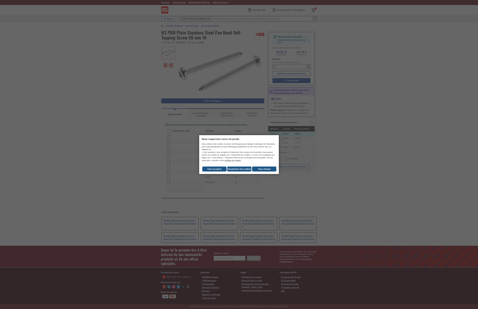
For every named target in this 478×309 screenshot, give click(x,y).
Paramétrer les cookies (239, 169)
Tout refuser (264, 169)
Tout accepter (214, 169)
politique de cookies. (233, 160)
